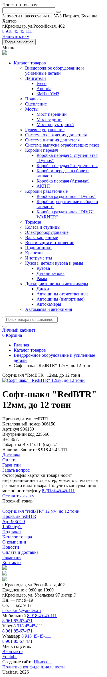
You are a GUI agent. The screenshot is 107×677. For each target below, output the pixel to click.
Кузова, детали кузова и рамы (54, 263)
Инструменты (38, 258)
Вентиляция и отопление (49, 242)
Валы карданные (41, 237)
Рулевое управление (44, 129)
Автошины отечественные (62, 293)
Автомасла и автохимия (48, 309)
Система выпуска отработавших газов (62, 145)
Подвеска (34, 98)
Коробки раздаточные (46, 191)
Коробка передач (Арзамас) (63, 181)
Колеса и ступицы (42, 227)
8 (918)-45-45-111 (58, 490)
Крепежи (34, 252)
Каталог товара (17, 536)
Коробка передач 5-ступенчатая (67, 165)
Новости (10, 547)
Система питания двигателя (52, 139)
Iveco (42, 83)
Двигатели (35, 78)
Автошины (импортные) (60, 299)
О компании (14, 542)
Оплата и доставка (20, 552)
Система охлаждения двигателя (56, 134)
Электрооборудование (46, 232)
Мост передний (52, 114)
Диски (43, 288)
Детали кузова (50, 273)
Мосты (32, 109)
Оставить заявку (18, 495)
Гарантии (11, 557)
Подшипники (38, 247)
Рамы (42, 278)
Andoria (44, 88)
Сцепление (36, 104)
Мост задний (49, 119)
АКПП (43, 186)
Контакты (11, 562)
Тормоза (33, 222)
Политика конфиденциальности (33, 666)
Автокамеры (49, 304)
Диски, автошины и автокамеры (56, 283)
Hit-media (43, 661)
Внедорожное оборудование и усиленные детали (54, 71)
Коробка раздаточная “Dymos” (66, 196)
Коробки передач (41, 150)
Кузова (43, 268)
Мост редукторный (55, 124)
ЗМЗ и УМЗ (48, 93)
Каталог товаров (30, 62)
